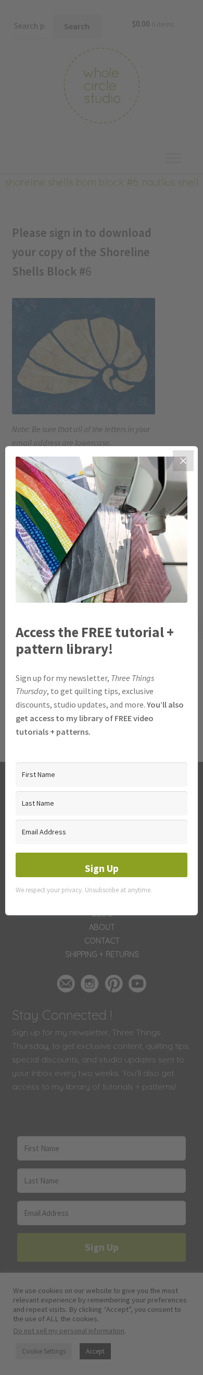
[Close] (183, 460)
